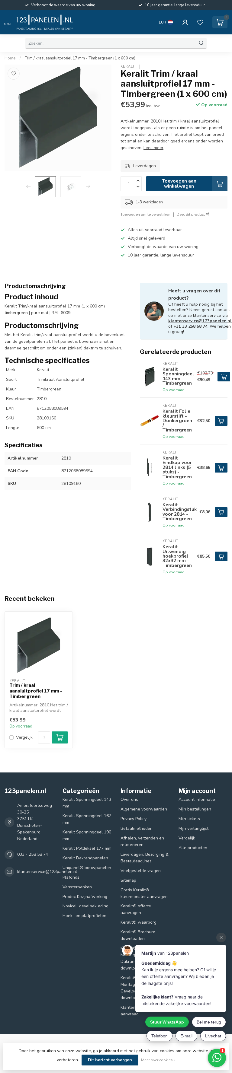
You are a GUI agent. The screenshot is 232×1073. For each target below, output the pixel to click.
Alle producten (193, 848)
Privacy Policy (134, 819)
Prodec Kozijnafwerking (85, 896)
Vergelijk (24, 737)
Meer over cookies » (158, 1059)
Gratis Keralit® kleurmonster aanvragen (144, 893)
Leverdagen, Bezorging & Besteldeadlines (145, 858)
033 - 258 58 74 (32, 854)
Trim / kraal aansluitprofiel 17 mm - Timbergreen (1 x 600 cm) (80, 58)
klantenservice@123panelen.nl (200, 321)
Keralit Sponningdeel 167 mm (87, 819)
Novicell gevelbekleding (85, 906)
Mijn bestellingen (195, 809)
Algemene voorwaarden (144, 809)
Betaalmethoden (137, 828)
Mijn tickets (189, 819)
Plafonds (71, 877)
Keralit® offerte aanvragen (136, 909)
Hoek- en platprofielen (84, 916)
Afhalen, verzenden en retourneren (142, 841)
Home (10, 58)
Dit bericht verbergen (110, 1060)
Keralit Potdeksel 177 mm (87, 848)
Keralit (129, 66)
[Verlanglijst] (200, 22)
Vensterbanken (77, 887)
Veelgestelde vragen (141, 871)
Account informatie (197, 799)
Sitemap (128, 880)
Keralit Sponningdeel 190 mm (87, 835)
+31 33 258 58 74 (190, 326)
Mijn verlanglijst (193, 828)
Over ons (129, 799)
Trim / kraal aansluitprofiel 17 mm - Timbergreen (35, 691)
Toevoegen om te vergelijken (145, 214)
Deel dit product (191, 214)
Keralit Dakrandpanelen (85, 858)
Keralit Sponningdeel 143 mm (87, 803)
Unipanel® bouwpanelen (87, 868)
